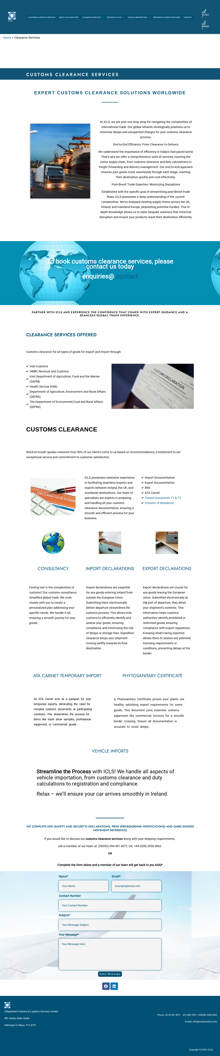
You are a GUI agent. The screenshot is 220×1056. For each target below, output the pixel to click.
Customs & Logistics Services (41, 17)
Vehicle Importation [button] (137, 17)
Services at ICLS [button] (114, 17)
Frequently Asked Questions (166, 17)
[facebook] (201, 5)
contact (127, 276)
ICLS (10, 20)
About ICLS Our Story (68, 17)
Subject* (64, 915)
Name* (63, 876)
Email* (116, 876)
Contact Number (70, 896)
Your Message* (69, 934)
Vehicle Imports (110, 751)
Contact (188, 17)
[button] (102, 17)
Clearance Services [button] (91, 17)
